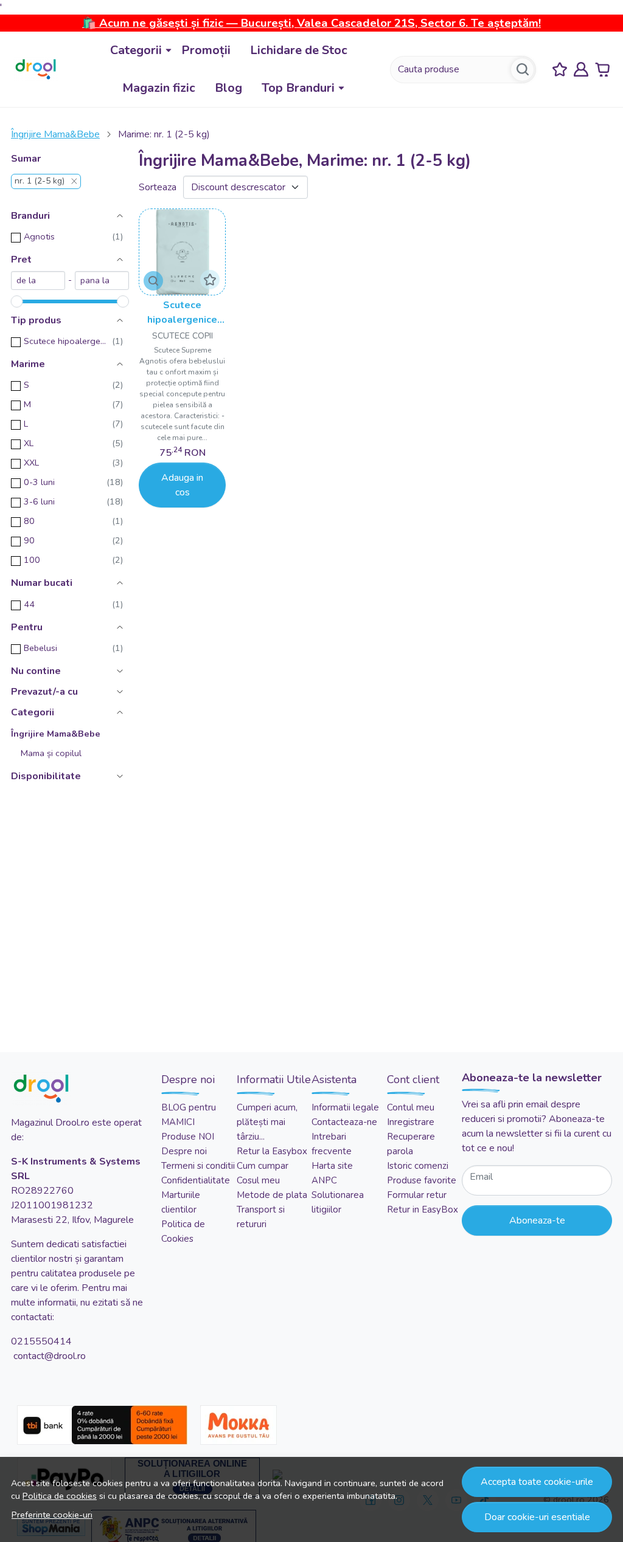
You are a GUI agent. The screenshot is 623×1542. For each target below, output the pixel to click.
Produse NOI (187, 1137)
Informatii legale (345, 1107)
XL (28, 443)
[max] (102, 280)
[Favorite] (559, 69)
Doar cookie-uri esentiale (537, 1517)
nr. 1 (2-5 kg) (39, 181)
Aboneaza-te (537, 1220)
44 (29, 604)
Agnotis (39, 236)
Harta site (332, 1166)
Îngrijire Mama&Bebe (55, 134)
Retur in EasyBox (422, 1209)
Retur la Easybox (272, 1151)
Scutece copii (182, 336)
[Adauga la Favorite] (210, 280)
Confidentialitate (195, 1180)
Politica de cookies (60, 1496)
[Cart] (602, 69)
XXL (31, 462)
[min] (38, 280)
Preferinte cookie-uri (52, 1515)
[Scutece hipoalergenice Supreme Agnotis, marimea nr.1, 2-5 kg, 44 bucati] (182, 251)
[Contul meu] (581, 69)
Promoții (206, 50)
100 (32, 560)
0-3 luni (39, 482)
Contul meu (410, 1107)
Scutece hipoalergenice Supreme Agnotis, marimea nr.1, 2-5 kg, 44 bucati (182, 312)
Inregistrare (410, 1122)
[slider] (17, 301)
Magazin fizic (158, 88)
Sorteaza (157, 187)
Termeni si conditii (198, 1166)
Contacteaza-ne (344, 1122)
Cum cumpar (262, 1166)
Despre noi (184, 1151)
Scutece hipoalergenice (65, 341)
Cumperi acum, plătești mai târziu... (267, 1122)
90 (29, 540)
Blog (228, 88)
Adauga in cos (182, 485)
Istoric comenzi (417, 1166)
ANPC (324, 1180)
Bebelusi (40, 648)
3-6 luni (39, 501)
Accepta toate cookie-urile (537, 1482)
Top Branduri (298, 88)
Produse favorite (421, 1180)
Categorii (136, 50)
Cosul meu (258, 1180)
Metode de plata (272, 1195)
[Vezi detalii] (153, 281)
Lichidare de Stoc (298, 50)
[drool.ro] (35, 69)
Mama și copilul (51, 753)
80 (29, 521)
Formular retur (417, 1195)
